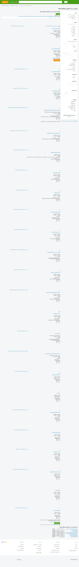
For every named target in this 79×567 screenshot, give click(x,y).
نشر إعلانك (57, 60)
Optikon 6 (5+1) (57, 451)
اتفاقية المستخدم (43, 524)
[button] (59, 37)
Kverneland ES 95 (56, 172)
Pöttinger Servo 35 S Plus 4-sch (53, 133)
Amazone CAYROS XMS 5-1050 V (53, 292)
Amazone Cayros (56, 313)
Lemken (58, 393)
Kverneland (58, 490)
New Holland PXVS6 (56, 48)
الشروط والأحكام (56, 544)
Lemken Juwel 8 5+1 (56, 232)
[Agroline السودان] (73, 2)
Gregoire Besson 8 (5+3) (55, 471)
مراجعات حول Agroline (55, 550)
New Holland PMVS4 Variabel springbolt (52, 110)
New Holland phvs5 (56, 28)
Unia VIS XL (57, 333)
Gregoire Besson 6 (56, 374)
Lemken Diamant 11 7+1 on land (53, 252)
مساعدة (76, 546)
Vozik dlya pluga (56, 510)
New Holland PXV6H (56, 71)
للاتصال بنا (75, 548)
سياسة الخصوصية (49, 524)
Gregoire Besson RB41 (55, 152)
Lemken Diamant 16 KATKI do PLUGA (52, 353)
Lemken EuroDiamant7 (55, 212)
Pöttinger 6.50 (57, 192)
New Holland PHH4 (56, 91)
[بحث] (61, 2)
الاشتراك (57, 523)
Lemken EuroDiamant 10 (55, 412)
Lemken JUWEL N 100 (55, 272)
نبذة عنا (76, 544)
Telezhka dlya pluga (56, 432)
